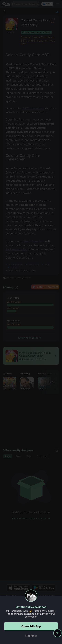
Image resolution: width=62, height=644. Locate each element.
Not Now (31, 636)
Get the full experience (31, 607)
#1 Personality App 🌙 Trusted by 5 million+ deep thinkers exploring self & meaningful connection (31, 613)
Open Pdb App (31, 626)
